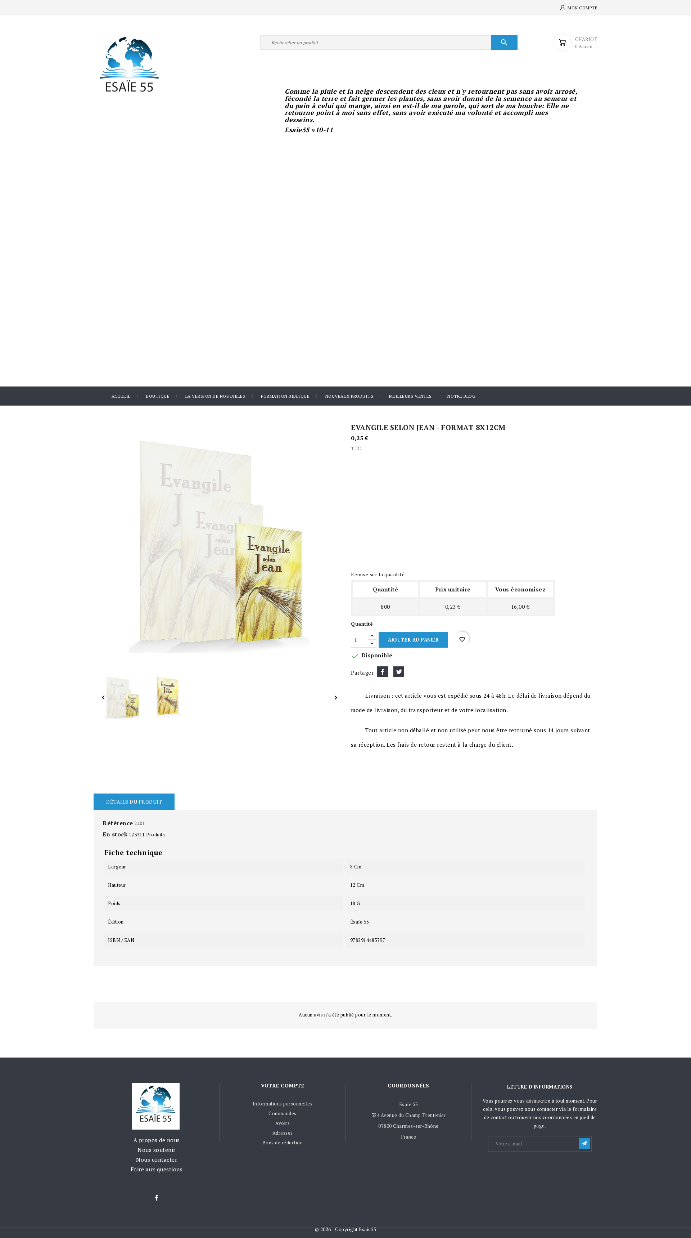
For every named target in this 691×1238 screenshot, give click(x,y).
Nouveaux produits (349, 396)
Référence (118, 823)
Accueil (121, 396)
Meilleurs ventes (410, 396)
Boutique (158, 396)
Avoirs (282, 1123)
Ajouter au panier (413, 639)
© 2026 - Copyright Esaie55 (345, 1229)
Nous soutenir (156, 1149)
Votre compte (282, 1085)
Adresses (282, 1133)
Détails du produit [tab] (134, 801)
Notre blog (461, 396)
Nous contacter (156, 1159)
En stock (115, 834)
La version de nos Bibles (215, 396)
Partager (382, 671)
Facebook (156, 1198)
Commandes (282, 1113)
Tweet (398, 671)
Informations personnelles (283, 1103)
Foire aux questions (157, 1169)
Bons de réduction (282, 1142)
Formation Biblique (285, 396)
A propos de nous (157, 1140)
